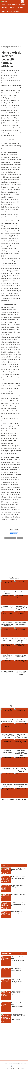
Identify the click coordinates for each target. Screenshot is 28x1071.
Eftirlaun (20, 538)
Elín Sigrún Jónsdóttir (17, 981)
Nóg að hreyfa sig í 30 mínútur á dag (16, 912)
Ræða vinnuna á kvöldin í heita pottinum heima (7, 607)
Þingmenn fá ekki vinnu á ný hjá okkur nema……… (7, 656)
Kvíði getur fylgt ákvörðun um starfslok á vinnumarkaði (7, 624)
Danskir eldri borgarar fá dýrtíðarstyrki (21, 655)
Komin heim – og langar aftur (17, 1003)
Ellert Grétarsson (16, 1019)
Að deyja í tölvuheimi (16, 979)
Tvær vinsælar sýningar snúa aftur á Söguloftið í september (7, 736)
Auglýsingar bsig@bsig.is (14, 1063)
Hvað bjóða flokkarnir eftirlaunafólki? (7, 639)
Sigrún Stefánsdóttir (17, 970)
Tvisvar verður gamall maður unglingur (17, 991)
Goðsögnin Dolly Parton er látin (7, 769)
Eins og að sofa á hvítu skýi (18, 894)
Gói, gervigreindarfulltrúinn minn (18, 957)
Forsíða (3, 4)
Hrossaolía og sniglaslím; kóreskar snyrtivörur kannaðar (21, 736)
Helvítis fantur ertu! (21, 799)
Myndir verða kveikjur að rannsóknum (7, 800)
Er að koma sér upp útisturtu (7, 592)
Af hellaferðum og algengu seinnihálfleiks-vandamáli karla (18, 1015)
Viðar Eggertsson (16, 994)
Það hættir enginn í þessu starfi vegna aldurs (21, 672)
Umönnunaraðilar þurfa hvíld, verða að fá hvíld (7, 720)
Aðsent (3, 11)
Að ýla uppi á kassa (16, 968)
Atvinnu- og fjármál (10, 538)
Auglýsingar (16, 11)
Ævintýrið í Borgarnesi (21, 592)
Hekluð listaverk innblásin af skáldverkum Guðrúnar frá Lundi (21, 753)
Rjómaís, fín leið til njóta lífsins (21, 785)
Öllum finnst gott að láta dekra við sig (21, 623)
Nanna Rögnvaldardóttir (17, 1006)
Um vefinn (9, 11)
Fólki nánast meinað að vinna (7, 672)
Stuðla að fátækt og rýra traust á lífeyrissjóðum (21, 640)
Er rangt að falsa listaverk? (7, 785)
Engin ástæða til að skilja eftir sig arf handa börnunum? (21, 608)
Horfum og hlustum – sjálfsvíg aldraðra (21, 720)
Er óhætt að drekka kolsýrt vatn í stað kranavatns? (21, 770)
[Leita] (22, 1)
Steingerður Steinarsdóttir (18, 960)
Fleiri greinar (23, 953)
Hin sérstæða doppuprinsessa (7, 751)
